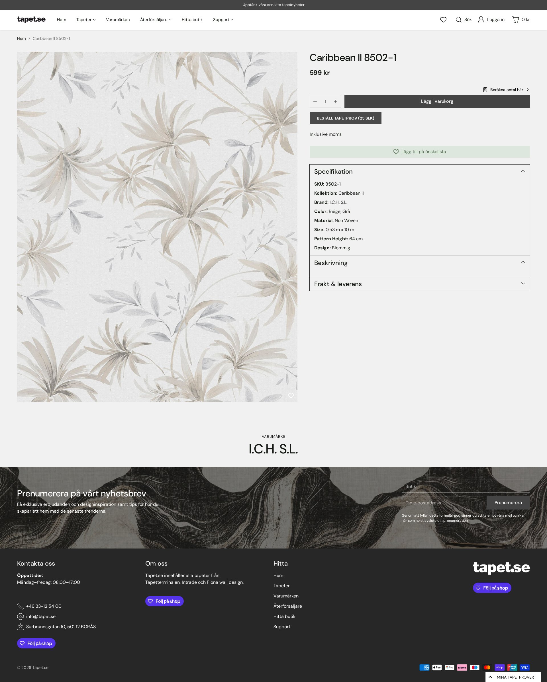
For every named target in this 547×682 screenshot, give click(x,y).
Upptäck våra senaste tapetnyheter (274, 4)
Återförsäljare (288, 606)
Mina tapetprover (515, 677)
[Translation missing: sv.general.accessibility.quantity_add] (335, 101)
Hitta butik (284, 616)
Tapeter (282, 586)
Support (282, 627)
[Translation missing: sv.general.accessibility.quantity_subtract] (315, 101)
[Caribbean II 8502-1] (157, 227)
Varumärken (286, 596)
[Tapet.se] (31, 20)
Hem (21, 38)
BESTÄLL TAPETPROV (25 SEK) (345, 118)
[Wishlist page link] (443, 20)
